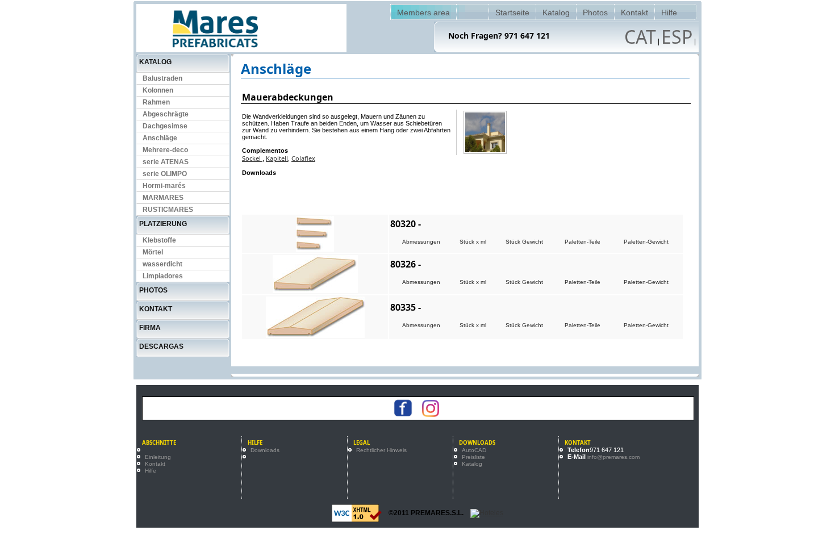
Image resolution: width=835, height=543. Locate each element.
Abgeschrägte (166, 114)
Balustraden (162, 78)
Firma (150, 328)
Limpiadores (163, 276)
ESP (676, 36)
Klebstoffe (159, 240)
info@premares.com (613, 457)
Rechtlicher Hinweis (381, 450)
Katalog (556, 12)
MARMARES (163, 198)
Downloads (264, 450)
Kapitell (277, 158)
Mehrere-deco (165, 150)
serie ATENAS (166, 162)
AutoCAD (474, 450)
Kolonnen (158, 90)
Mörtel (153, 252)
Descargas (161, 346)
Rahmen (156, 102)
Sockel (252, 158)
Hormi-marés (164, 186)
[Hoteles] (486, 513)
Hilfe (669, 12)
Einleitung (158, 457)
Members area (423, 12)
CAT (640, 36)
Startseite (512, 12)
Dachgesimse (165, 126)
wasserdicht (162, 264)
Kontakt (634, 12)
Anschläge (160, 138)
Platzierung (163, 224)
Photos (595, 12)
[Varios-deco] (485, 132)
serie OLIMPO (165, 174)
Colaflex (303, 158)
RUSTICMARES (168, 210)
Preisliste (473, 457)
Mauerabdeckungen (287, 97)
